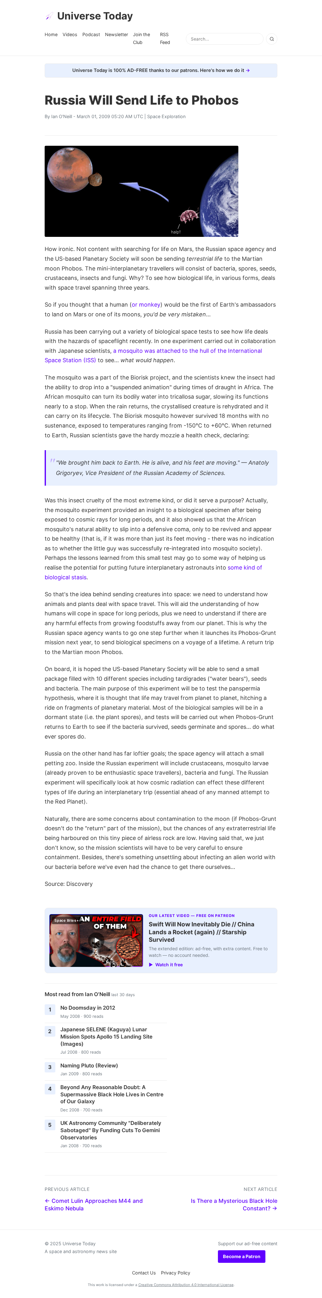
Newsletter (116, 34)
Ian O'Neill (61, 116)
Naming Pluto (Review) (89, 1065)
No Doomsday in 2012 (87, 1008)
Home (51, 34)
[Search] (271, 39)
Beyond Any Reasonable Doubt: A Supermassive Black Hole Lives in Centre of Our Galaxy (112, 1094)
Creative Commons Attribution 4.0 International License (186, 1285)
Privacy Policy (175, 1272)
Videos (70, 34)
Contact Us (144, 1272)
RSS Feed (165, 38)
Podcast (91, 34)
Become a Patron (241, 1256)
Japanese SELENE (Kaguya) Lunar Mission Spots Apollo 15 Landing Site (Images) (106, 1036)
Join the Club (141, 38)
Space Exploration (166, 116)
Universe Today (95, 16)
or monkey (146, 304)
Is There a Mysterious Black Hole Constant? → (234, 1204)
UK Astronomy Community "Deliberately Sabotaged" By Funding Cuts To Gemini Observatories (110, 1130)
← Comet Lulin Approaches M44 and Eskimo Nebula (94, 1204)
